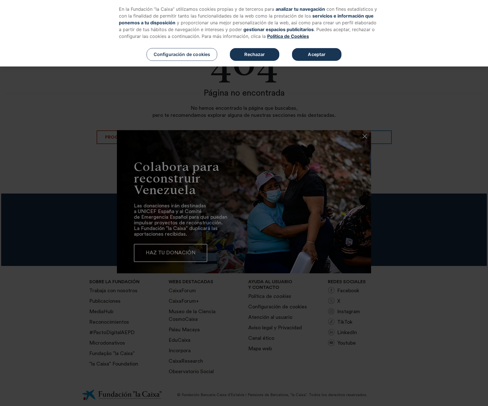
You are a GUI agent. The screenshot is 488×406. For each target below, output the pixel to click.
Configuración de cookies (182, 54)
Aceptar (316, 54)
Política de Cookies (288, 36)
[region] (244, 33)
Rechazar (254, 54)
